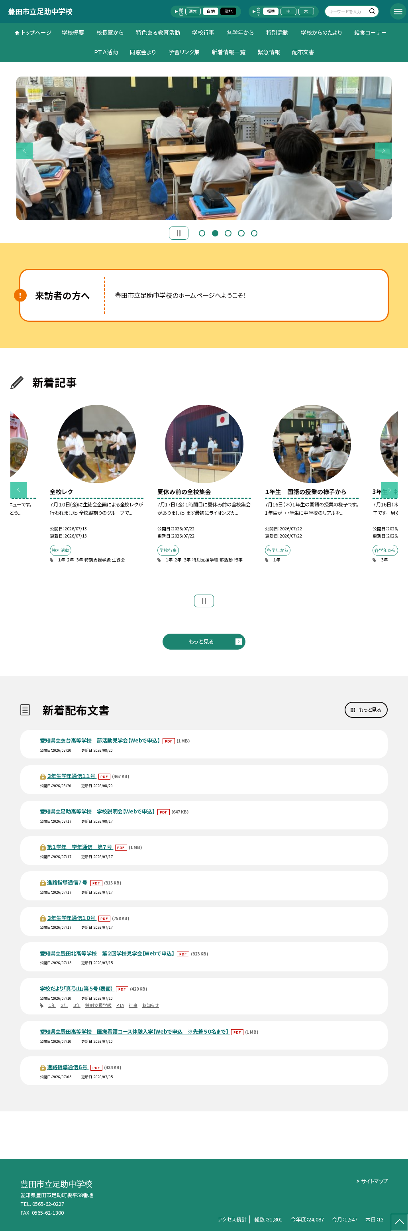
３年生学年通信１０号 (71, 918)
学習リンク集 (184, 52)
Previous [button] (24, 150)
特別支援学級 (97, 560)
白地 (211, 11)
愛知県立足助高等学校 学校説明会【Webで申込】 (98, 811)
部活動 (226, 560)
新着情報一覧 (228, 52)
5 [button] (254, 232)
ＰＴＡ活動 (106, 52)
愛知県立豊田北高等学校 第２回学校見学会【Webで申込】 (107, 953)
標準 (271, 11)
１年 (61, 560)
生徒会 (118, 560)
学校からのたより (321, 32)
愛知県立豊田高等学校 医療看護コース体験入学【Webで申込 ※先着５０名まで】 (135, 1031)
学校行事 (203, 32)
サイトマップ (374, 1181)
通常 (193, 11)
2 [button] (215, 232)
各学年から (240, 32)
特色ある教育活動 (158, 32)
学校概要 (73, 32)
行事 (238, 560)
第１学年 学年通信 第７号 (80, 847)
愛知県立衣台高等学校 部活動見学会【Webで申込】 (100, 740)
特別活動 (277, 32)
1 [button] (202, 232)
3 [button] (228, 232)
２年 (70, 560)
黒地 (228, 11)
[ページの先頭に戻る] (399, 1222)
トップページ (36, 32)
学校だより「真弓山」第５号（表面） (77, 988)
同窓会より (143, 52)
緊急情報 (269, 52)
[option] (204, 148)
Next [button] (383, 150)
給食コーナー (370, 32)
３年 (79, 560)
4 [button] (241, 232)
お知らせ (150, 1005)
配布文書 (303, 52)
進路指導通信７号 (67, 882)
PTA (120, 1005)
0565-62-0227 (48, 1203)
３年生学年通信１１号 (71, 776)
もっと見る (201, 641)
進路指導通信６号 (67, 1067)
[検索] (372, 12)
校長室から (110, 32)
